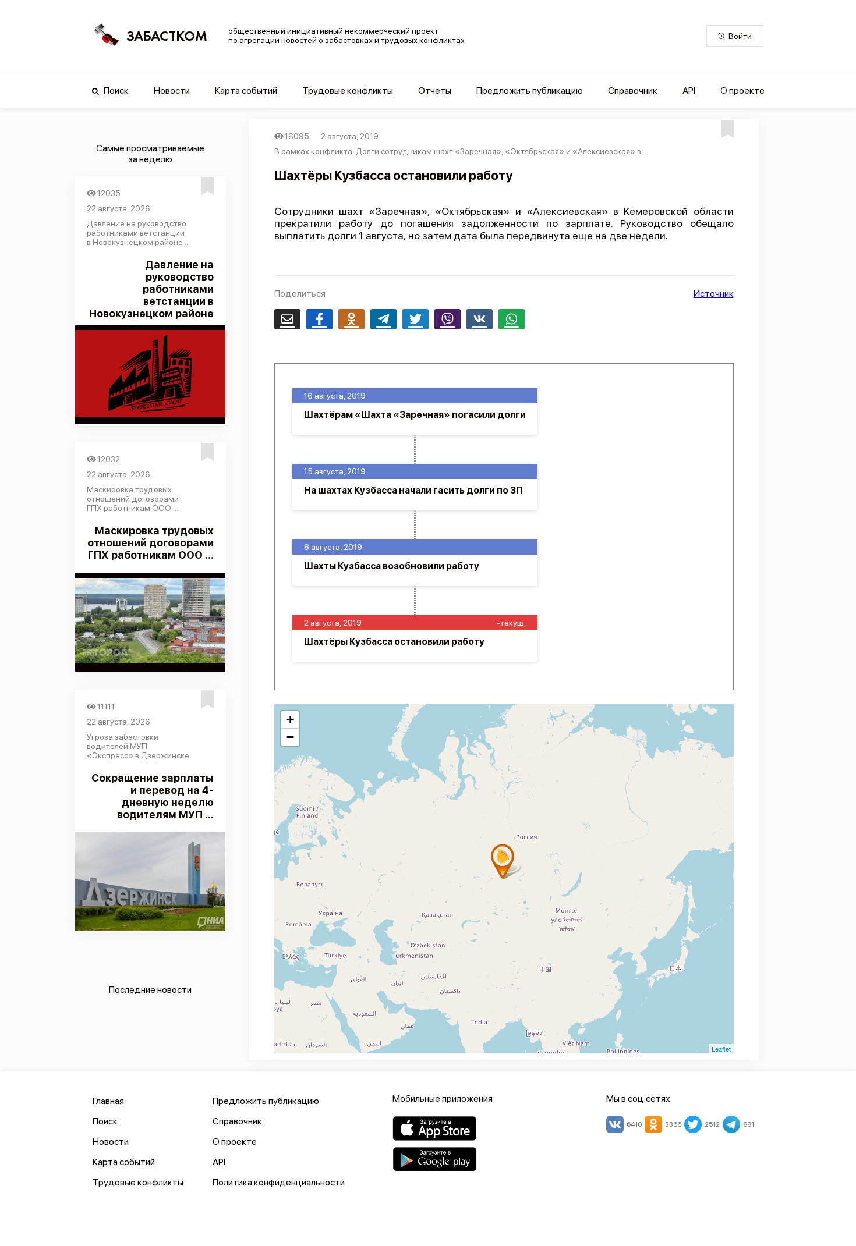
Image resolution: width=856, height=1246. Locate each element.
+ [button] (290, 719)
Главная (108, 1100)
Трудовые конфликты (347, 90)
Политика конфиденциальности (279, 1182)
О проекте (742, 90)
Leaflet (721, 1048)
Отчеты (434, 90)
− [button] (290, 737)
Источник (714, 293)
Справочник (632, 90)
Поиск (115, 90)
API (688, 90)
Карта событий (246, 90)
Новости (172, 90)
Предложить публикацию (529, 90)
